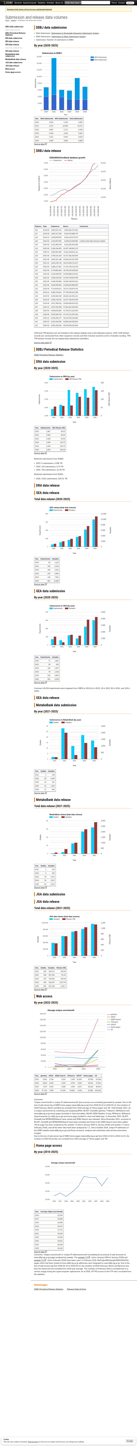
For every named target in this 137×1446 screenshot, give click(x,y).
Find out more (33, 1442)
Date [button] (45, 226)
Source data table (41, 343)
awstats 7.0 (83, 1257)
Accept (129, 1441)
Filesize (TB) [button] (61, 968)
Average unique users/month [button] (52, 1212)
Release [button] (38, 226)
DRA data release (12, 41)
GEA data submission (13, 48)
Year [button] (37, 119)
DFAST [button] (79, 1076)
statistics (13, 20)
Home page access (13, 72)
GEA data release (12, 45)
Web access (10, 69)
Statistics (41, 2)
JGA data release (12, 66)
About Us (59, 2)
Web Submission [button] (47, 119)
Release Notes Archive (76, 1289)
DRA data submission (13, 38)
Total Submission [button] (76, 119)
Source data (39, 144)
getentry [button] (44, 1076)
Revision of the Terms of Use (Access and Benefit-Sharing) (29, 9)
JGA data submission (13, 62)
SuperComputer (30, 2)
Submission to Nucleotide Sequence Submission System (75, 33)
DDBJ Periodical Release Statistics (15, 34)
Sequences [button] (55, 226)
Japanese (130, 3)
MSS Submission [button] (61, 119)
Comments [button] (84, 226)
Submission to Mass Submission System (69, 36)
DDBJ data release (12, 30)
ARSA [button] (51, 1076)
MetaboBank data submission (12, 55)
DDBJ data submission (14, 27)
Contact (121, 2)
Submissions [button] (45, 428)
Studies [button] (43, 771)
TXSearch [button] (71, 1076)
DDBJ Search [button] (60, 1076)
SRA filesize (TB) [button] (58, 428)
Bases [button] (65, 226)
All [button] (96, 1076)
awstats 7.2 (39, 1260)
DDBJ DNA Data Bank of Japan (7, 2)
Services (18, 2)
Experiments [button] (45, 559)
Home (7, 20)
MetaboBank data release (15, 59)
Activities (50, 2)
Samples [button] (55, 559)
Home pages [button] (88, 1076)
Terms (114, 2)
